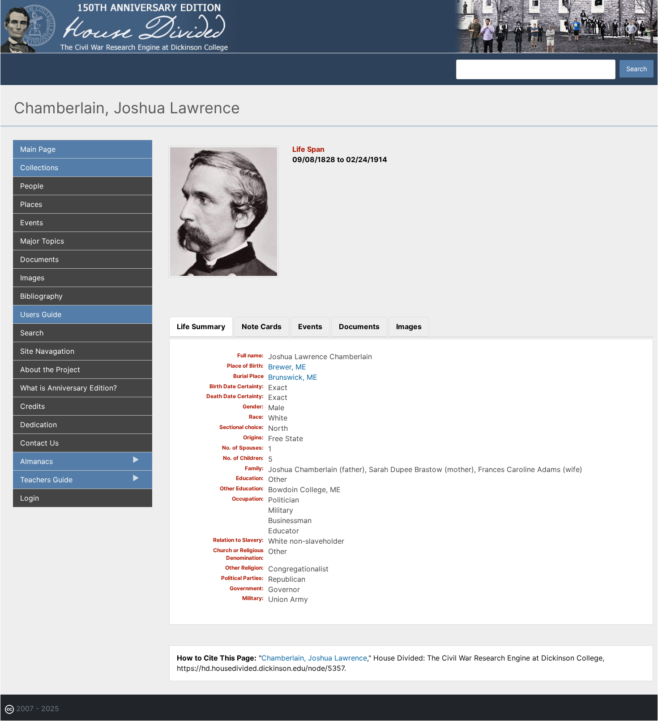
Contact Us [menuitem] (39, 442)
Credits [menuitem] (32, 406)
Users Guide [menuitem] (40, 314)
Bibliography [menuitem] (41, 296)
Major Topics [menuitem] (42, 240)
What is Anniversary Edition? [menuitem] (68, 387)
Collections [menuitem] (39, 167)
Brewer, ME (287, 366)
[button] (223, 274)
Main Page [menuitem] (38, 149)
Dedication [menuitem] (38, 424)
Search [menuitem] (31, 332)
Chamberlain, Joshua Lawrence (314, 657)
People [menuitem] (31, 185)
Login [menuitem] (29, 498)
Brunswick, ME (292, 377)
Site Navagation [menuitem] (47, 351)
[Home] (329, 25)
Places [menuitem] (31, 204)
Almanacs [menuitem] (33, 463)
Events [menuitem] (31, 222)
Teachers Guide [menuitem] (43, 482)
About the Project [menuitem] (50, 369)
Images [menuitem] (32, 277)
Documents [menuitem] (39, 259)
